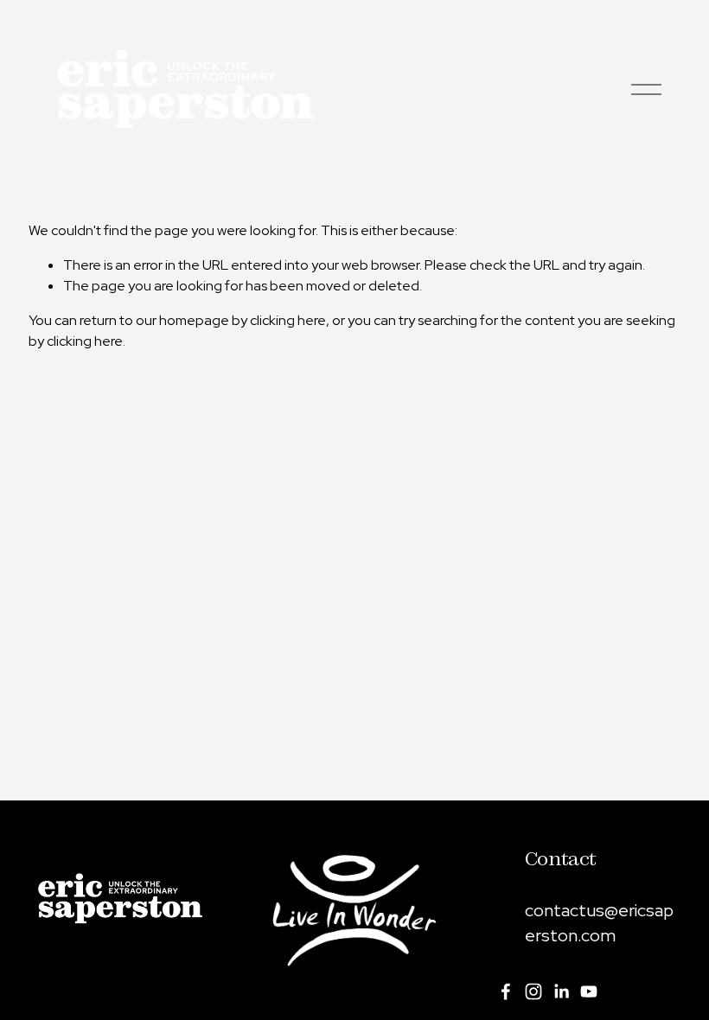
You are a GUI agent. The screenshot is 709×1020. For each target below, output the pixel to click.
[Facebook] (505, 991)
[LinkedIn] (561, 991)
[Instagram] (533, 991)
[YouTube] (588, 991)
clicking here (288, 320)
